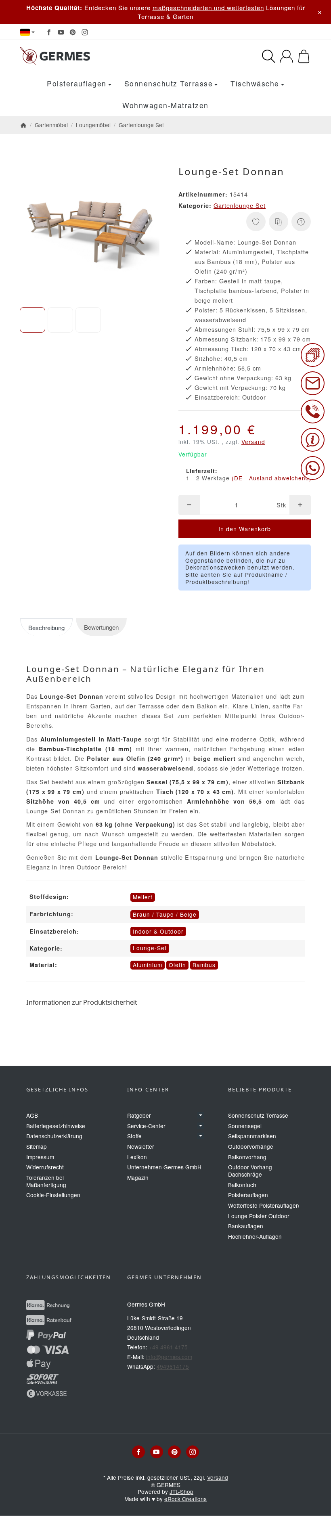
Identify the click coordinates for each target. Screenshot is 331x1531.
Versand (253, 442)
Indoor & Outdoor (158, 931)
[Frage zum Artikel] (301, 221)
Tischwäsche (254, 83)
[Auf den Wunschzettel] (256, 221)
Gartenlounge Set (240, 205)
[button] (32, 320)
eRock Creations (185, 1499)
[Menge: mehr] (300, 505)
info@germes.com (169, 1357)
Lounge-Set (150, 948)
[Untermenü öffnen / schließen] (200, 1115)
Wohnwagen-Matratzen (165, 105)
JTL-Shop (181, 1491)
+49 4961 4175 (168, 1347)
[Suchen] (269, 56)
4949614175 (173, 1366)
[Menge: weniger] (189, 505)
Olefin (177, 965)
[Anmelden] (286, 56)
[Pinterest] (72, 32)
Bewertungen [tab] (101, 627)
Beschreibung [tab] (46, 627)
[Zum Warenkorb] (304, 56)
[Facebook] (49, 32)
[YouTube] (61, 32)
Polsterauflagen (77, 83)
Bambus (204, 965)
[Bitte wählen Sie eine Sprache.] (27, 32)
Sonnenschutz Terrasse (168, 83)
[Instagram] (85, 32)
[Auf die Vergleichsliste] (278, 221)
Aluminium (147, 965)
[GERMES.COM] (85, 56)
